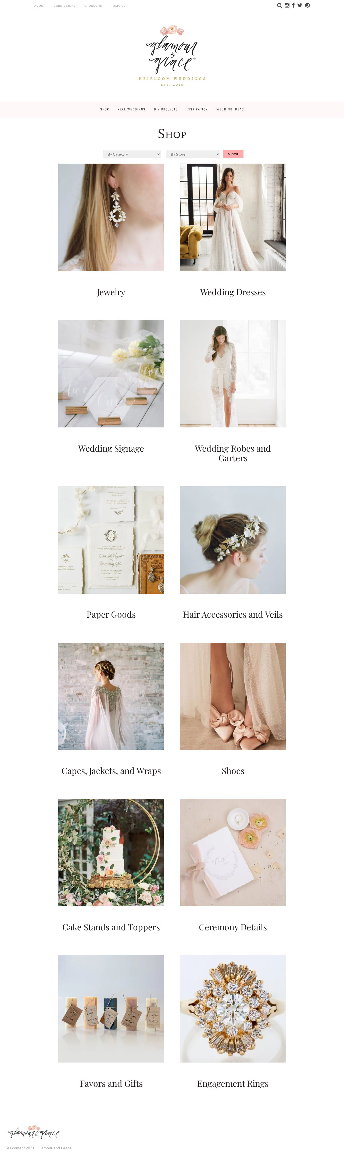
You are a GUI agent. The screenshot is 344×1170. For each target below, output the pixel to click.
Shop (104, 109)
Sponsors (93, 5)
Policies (118, 5)
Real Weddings (131, 109)
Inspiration (197, 109)
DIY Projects (166, 109)
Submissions (65, 5)
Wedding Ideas (230, 109)
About (39, 5)
